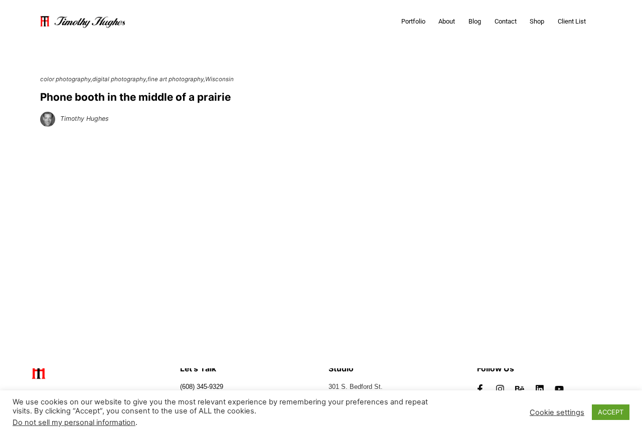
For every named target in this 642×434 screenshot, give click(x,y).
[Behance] (520, 389)
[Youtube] (560, 389)
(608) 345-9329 (201, 386)
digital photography (119, 79)
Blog (474, 21)
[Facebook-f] (480, 389)
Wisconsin (219, 79)
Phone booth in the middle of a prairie (135, 97)
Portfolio (413, 21)
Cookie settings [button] (557, 412)
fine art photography (175, 79)
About (446, 21)
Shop (537, 21)
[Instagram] (500, 389)
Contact (506, 21)
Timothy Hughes (84, 118)
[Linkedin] (540, 389)
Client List (572, 21)
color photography (65, 79)
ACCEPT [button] (610, 412)
